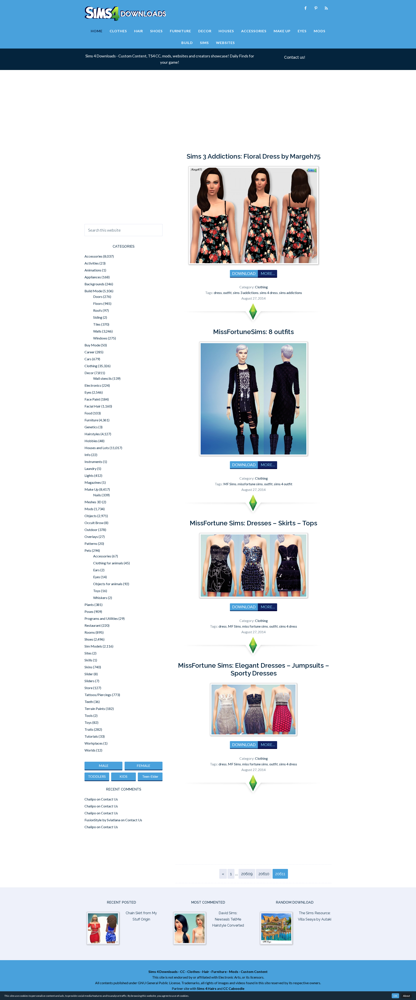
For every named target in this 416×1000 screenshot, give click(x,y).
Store (88, 688)
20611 (280, 874)
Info (87, 455)
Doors (97, 296)
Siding (97, 317)
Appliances (92, 277)
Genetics (91, 427)
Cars (87, 359)
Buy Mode (92, 345)
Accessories (93, 256)
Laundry (90, 468)
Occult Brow (94, 523)
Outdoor (91, 530)
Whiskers (100, 598)
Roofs (97, 310)
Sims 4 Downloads (125, 13)
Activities (91, 263)
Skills (88, 660)
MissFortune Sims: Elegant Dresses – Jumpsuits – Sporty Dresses (253, 669)
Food (88, 413)
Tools (88, 715)
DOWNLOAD (244, 273)
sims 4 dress (269, 293)
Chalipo (90, 799)
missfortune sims (250, 484)
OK (395, 995)
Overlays (91, 536)
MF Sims (229, 484)
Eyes (87, 392)
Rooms (89, 632)
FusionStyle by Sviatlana (102, 820)
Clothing (261, 287)
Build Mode (93, 291)
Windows (100, 338)
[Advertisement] (208, 113)
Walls (97, 331)
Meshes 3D (92, 502)
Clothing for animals (108, 563)
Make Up (91, 489)
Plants (89, 604)
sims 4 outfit (283, 484)
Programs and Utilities (101, 618)
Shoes (88, 639)
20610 (263, 874)
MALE (103, 765)
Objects (90, 516)
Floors (98, 303)
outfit (227, 293)
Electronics (92, 385)
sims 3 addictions (245, 293)
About (406, 995)
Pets (87, 550)
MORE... (267, 273)
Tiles (97, 324)
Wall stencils (102, 378)
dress (218, 293)
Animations (92, 270)
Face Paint (92, 399)
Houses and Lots (96, 448)
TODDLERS (97, 776)
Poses (88, 611)
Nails (97, 495)
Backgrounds (94, 284)
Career (89, 352)
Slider (88, 674)
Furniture (91, 420)
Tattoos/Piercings (97, 695)
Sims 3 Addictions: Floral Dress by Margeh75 (253, 156)
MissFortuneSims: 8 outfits (253, 332)
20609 (247, 874)
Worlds (90, 750)
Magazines (92, 482)
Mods (88, 509)
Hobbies (91, 441)
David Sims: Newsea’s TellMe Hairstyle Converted (228, 919)
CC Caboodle (233, 988)
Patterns (90, 543)
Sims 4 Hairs (206, 988)
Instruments (93, 461)
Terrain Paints (94, 708)
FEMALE (143, 765)
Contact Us (109, 799)
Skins (88, 667)
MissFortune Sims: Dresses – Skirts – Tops (253, 523)
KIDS (123, 776)
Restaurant (92, 625)
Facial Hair (92, 406)
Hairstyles (92, 434)
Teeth (88, 702)
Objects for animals (107, 584)
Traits (88, 729)
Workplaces (93, 743)
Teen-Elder (150, 776)
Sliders (89, 681)
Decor (89, 373)
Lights (89, 475)
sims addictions (290, 293)
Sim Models (93, 646)
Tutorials (91, 736)
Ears (96, 570)
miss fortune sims (255, 626)
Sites (88, 653)
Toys (96, 591)
